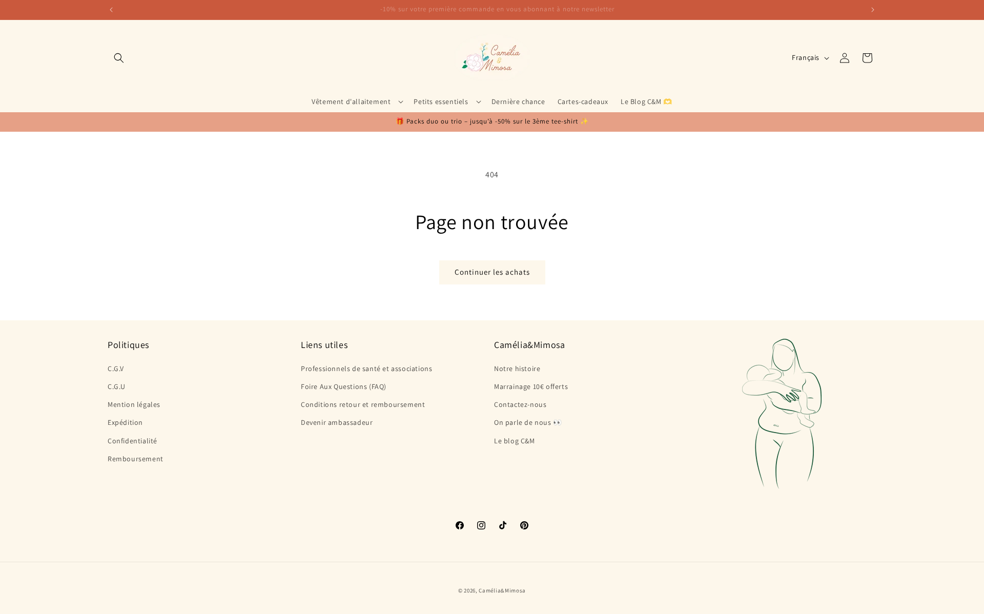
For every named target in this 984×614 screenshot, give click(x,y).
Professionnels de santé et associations (366, 368)
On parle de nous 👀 (528, 422)
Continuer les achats (492, 272)
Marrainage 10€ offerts (531, 386)
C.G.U (117, 386)
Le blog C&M (514, 440)
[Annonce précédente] (111, 9)
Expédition (125, 422)
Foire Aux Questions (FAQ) (343, 386)
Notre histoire (517, 368)
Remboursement (135, 458)
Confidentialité (132, 440)
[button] (119, 58)
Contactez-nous (520, 403)
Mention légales (134, 403)
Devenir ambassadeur (337, 422)
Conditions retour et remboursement (363, 403)
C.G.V (116, 368)
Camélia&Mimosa (502, 590)
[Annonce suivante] (873, 9)
